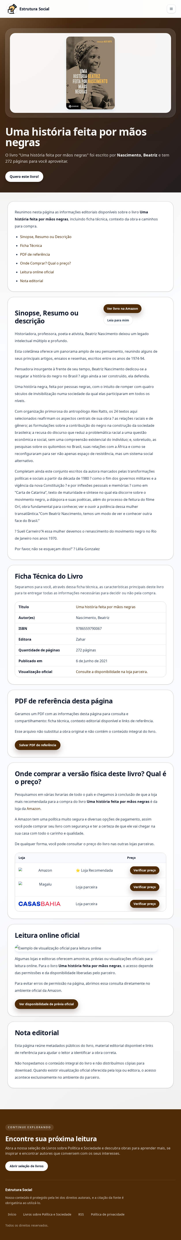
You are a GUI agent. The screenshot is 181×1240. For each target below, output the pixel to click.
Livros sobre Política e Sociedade (47, 1214)
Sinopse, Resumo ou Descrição (46, 236)
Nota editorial (31, 280)
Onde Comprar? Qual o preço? (45, 263)
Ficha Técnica (31, 245)
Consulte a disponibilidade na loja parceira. (112, 671)
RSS (81, 1214)
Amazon (33, 808)
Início (12, 1214)
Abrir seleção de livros (26, 1166)
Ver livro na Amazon (122, 308)
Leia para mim (118, 320)
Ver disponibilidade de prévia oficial (46, 1004)
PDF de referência (35, 254)
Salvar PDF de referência (37, 745)
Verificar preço (145, 870)
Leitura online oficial (37, 272)
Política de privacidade (107, 1214)
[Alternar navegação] (171, 8)
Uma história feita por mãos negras (106, 606)
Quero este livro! (24, 176)
